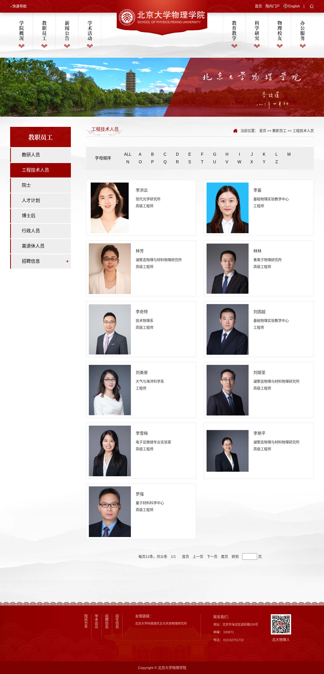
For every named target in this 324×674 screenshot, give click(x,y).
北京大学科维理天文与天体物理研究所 (161, 623)
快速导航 (19, 6)
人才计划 (31, 200)
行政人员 (31, 230)
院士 (26, 185)
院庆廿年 (86, 621)
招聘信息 (31, 261)
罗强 (140, 494)
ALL (127, 154)
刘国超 (259, 312)
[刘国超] (228, 329)
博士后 (28, 215)
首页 (258, 6)
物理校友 (279, 30)
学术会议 (96, 621)
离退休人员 (33, 246)
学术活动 (90, 30)
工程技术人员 (35, 170)
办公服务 (302, 30)
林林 (257, 251)
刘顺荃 (259, 372)
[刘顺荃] (228, 390)
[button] (312, 7)
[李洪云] (110, 208)
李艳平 (259, 433)
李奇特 (142, 312)
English (294, 6)
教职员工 (44, 30)
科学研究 (257, 30)
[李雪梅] (110, 451)
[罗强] (110, 511)
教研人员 (31, 154)
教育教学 (234, 30)
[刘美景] (110, 390)
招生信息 (117, 621)
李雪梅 (142, 433)
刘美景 (142, 372)
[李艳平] (228, 451)
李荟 (257, 190)
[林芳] (110, 268)
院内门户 (273, 6)
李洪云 (142, 190)
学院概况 (21, 30)
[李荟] (228, 208)
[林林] (228, 268)
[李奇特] (110, 329)
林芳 (140, 251)
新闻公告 (67, 30)
